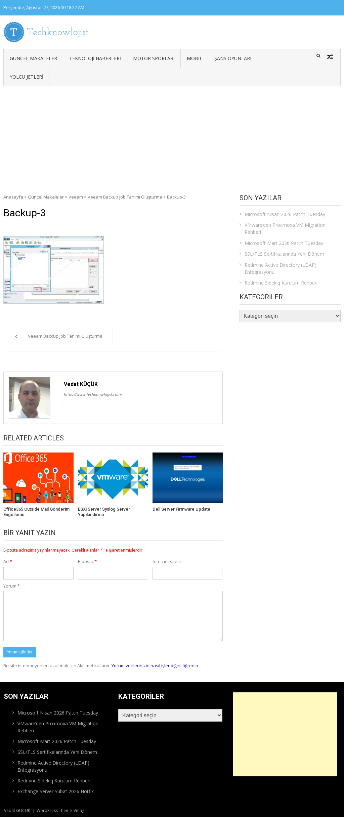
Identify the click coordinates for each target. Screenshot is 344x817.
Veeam (76, 197)
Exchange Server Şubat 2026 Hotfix (55, 791)
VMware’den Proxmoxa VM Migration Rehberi (285, 228)
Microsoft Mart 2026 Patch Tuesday (284, 243)
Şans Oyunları (232, 58)
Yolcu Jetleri (26, 77)
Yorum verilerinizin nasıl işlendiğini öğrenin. (155, 665)
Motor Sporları (154, 58)
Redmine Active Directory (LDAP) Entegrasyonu (280, 268)
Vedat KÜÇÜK (81, 384)
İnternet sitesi (167, 561)
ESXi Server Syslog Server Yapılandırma (104, 512)
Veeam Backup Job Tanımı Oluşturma (125, 197)
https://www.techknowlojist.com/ (93, 394)
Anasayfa (13, 197)
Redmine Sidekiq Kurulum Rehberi (281, 283)
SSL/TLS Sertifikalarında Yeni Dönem (284, 254)
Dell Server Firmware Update (181, 509)
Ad (7, 561)
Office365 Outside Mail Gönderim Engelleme (36, 512)
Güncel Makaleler (33, 58)
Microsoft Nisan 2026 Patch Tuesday (285, 214)
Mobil (194, 58)
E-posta (87, 561)
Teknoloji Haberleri (95, 58)
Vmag (79, 810)
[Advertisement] (172, 137)
